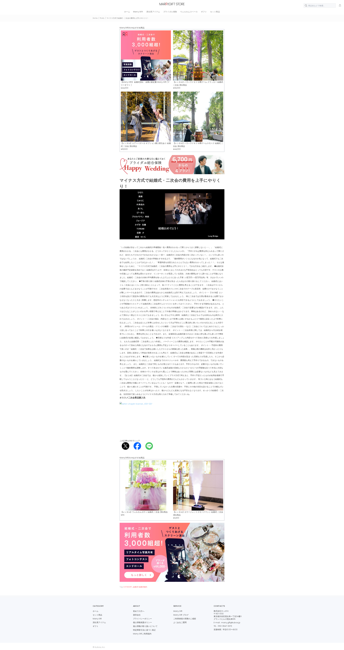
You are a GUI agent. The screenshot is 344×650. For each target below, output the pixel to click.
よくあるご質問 (180, 622)
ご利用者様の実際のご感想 (184, 618)
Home (95, 18)
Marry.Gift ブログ (181, 615)
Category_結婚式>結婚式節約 (135, 587)
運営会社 (137, 615)
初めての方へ (138, 611)
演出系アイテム (99, 622)
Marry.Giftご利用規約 (142, 633)
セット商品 (97, 615)
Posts (102, 18)
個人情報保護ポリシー (142, 622)
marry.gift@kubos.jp (230, 622)
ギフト (95, 626)
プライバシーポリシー (142, 618)
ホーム (95, 611)
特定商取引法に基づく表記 (144, 630)
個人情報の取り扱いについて (145, 626)
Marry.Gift (97, 618)
